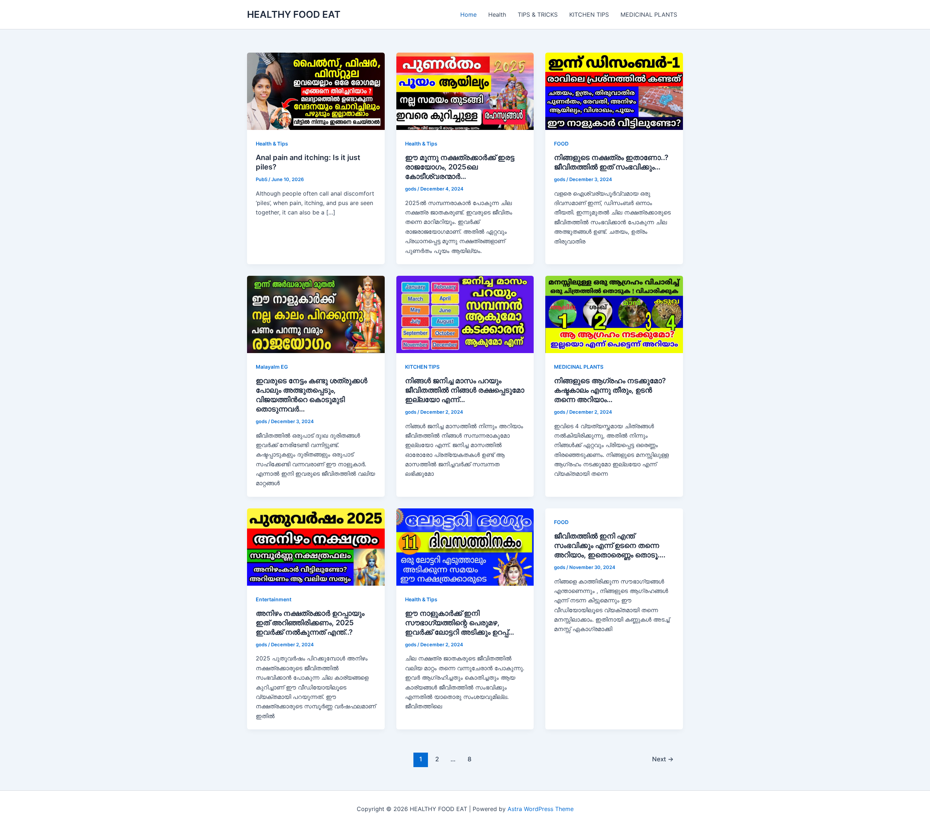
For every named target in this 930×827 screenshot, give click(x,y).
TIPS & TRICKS (538, 14)
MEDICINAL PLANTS (648, 14)
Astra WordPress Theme (541, 808)
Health (497, 14)
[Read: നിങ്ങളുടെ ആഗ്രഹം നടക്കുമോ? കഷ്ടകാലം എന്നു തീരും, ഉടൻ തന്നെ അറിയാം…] (614, 314)
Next (663, 759)
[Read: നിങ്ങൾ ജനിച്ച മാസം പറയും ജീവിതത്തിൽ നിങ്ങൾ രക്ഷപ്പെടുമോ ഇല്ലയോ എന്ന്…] (465, 314)
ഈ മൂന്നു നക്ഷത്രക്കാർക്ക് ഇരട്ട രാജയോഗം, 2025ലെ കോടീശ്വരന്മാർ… (459, 167)
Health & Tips (272, 143)
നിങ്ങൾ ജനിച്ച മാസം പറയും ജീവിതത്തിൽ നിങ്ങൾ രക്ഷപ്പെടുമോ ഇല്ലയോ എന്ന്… (464, 390)
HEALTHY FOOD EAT (293, 14)
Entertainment (273, 599)
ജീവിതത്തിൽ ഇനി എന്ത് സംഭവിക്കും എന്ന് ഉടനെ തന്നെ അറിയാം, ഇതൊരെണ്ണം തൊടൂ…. (610, 545)
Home (468, 14)
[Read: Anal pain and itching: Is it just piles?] (316, 90)
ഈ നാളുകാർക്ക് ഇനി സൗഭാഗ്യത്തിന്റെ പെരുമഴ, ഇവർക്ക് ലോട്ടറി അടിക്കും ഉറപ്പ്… (459, 622)
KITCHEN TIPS (589, 14)
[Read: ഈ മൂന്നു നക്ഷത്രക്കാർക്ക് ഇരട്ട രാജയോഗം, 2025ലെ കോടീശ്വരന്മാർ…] (465, 90)
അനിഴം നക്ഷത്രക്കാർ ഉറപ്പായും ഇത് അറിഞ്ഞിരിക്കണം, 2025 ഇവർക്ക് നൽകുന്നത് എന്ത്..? (310, 622)
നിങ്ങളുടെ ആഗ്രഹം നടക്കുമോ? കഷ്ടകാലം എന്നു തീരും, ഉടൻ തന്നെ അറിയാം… (610, 390)
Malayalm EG (272, 367)
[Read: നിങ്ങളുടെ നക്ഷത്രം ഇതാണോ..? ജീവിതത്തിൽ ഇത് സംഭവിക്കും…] (614, 90)
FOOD (561, 143)
